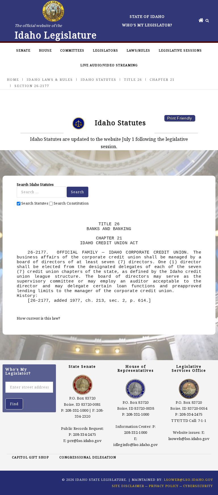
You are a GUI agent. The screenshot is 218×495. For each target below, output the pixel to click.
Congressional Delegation (87, 457)
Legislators (105, 50)
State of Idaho (147, 16)
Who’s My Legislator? (147, 24)
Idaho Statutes (98, 79)
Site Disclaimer (128, 486)
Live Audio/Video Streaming (109, 65)
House (45, 50)
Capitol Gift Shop (30, 457)
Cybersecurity (198, 486)
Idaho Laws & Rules (50, 79)
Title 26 (133, 79)
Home (13, 79)
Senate (23, 50)
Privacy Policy (164, 486)
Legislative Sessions (180, 50)
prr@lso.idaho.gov (84, 440)
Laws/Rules (138, 50)
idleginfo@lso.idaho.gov (135, 444)
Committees (72, 50)
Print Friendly (179, 118)
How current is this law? (38, 318)
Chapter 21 (162, 79)
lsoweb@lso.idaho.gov (188, 438)
